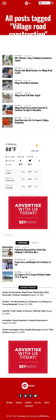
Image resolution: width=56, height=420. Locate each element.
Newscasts (29, 406)
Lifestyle (38, 402)
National (10, 402)
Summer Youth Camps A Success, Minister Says (24, 311)
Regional (19, 402)
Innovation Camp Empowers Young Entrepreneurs (25, 320)
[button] (9, 161)
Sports (46, 402)
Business (28, 402)
